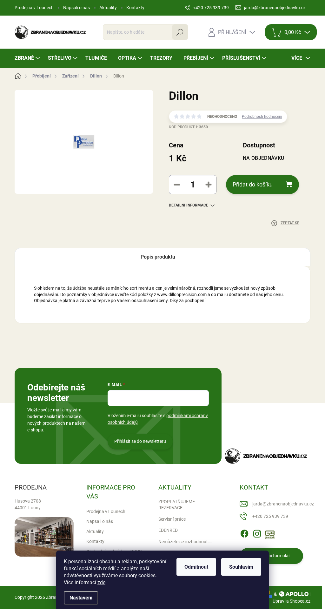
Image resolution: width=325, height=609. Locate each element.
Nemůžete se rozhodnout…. (185, 541)
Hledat (179, 32)
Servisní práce (172, 519)
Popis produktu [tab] (158, 257)
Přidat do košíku (253, 184)
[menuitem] (28, 58)
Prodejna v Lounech (34, 7)
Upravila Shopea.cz (291, 601)
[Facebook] (244, 532)
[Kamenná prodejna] (44, 537)
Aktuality (108, 7)
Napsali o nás (76, 7)
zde (101, 582)
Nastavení (81, 598)
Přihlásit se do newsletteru (140, 441)
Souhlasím (241, 567)
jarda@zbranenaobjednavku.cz (283, 503)
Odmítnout (196, 567)
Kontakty (135, 7)
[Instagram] (257, 532)
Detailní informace (188, 205)
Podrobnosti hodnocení (262, 116)
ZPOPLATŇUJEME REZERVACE (176, 505)
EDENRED (168, 530)
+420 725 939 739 (270, 516)
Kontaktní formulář (271, 555)
